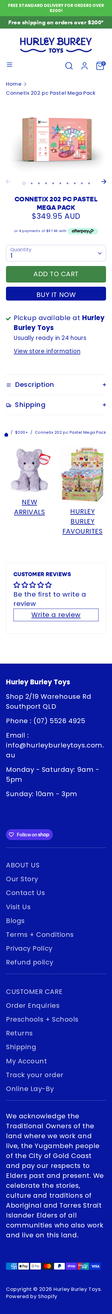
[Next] (104, 181)
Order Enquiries (32, 1005)
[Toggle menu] (10, 66)
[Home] (6, 432)
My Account (26, 1061)
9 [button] (82, 183)
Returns (19, 1033)
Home (14, 84)
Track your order (35, 1075)
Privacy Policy (29, 948)
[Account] (84, 64)
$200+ (21, 432)
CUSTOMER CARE (34, 991)
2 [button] (32, 183)
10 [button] (89, 183)
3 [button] (39, 183)
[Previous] (8, 181)
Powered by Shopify (31, 1296)
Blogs (15, 920)
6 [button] (60, 183)
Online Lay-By (30, 1088)
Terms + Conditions (40, 934)
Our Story (22, 879)
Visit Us (18, 907)
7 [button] (67, 183)
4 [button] (46, 183)
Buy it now (56, 294)
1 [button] (23, 183)
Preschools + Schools (42, 1019)
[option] (56, 139)
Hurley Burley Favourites (82, 521)
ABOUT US (22, 865)
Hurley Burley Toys (77, 1289)
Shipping (21, 1047)
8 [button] (75, 183)
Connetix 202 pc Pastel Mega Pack (51, 93)
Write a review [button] (56, 614)
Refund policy (29, 962)
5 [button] (53, 183)
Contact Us (25, 892)
